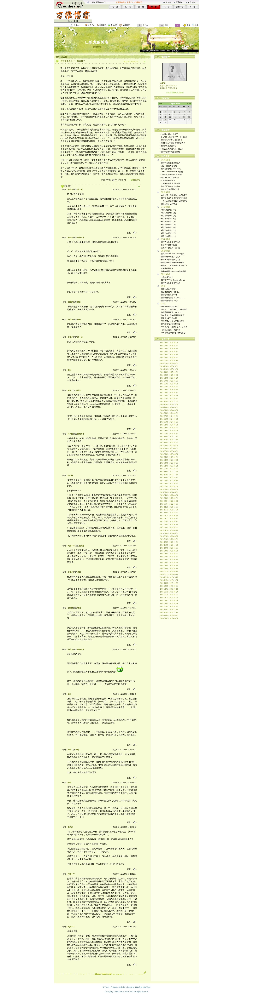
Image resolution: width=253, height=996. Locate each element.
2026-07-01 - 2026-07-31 (169, 346)
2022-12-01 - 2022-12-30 (169, 472)
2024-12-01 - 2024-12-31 (169, 401)
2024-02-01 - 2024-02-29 (169, 431)
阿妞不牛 (80, 237)
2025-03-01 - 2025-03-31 (169, 393)
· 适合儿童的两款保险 (168, 166)
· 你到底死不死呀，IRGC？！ (170, 140)
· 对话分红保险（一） (168, 236)
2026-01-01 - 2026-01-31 (169, 363)
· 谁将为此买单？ (166, 268)
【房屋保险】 (165, 251)
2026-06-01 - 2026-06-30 (169, 349)
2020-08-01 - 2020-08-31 (169, 554)
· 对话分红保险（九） (168, 213)
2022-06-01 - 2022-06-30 (169, 489)
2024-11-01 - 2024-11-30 (169, 404)
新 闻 (128, 7)
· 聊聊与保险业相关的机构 (170, 163)
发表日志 (91, 25)
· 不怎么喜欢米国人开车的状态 (171, 149)
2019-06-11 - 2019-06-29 (169, 592)
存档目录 (165, 339)
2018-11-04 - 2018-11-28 (169, 612)
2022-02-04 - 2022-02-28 (169, 501)
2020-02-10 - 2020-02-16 (169, 571)
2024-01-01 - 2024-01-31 (169, 434)
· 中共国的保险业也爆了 (168, 134)
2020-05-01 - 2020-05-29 (169, 563)
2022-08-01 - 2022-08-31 (169, 483)
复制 (168, 51)
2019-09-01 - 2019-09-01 (169, 586)
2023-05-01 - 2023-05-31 (169, 457)
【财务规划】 (165, 192)
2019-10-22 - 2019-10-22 (169, 583)
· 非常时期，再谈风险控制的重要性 (173, 195)
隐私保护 (147, 987)
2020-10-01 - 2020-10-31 (169, 548)
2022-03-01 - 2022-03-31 (169, 498)
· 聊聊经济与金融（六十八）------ (173, 298)
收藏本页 (175, 51)
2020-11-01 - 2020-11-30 (169, 545)
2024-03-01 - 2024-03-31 (169, 428)
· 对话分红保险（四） (168, 227)
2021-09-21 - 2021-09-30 (169, 516)
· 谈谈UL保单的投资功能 (169, 189)
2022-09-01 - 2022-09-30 (169, 481)
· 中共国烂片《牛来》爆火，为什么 (173, 327)
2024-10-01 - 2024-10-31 (169, 407)
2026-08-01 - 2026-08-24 (169, 343)
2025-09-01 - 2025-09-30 (169, 375)
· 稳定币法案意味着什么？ (170, 292)
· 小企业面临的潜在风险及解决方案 (173, 201)
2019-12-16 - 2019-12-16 (169, 577)
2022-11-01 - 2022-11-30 (169, 475)
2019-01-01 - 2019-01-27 (169, 607)
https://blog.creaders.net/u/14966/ (153, 51)
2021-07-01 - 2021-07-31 (169, 522)
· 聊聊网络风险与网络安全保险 (172, 263)
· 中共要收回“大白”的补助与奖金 (172, 333)
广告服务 (167, 2)
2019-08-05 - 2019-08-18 (169, 589)
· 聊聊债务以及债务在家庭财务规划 (173, 198)
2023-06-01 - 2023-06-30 (169, 454)
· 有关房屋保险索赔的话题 (170, 260)
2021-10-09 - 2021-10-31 (169, 513)
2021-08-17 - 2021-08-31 (169, 519)
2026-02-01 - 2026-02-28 (169, 360)
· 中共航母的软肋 (166, 277)
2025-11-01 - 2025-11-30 (169, 369)
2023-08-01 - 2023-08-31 (169, 448)
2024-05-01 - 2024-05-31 (169, 422)
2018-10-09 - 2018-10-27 (169, 615)
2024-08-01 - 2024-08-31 (169, 413)
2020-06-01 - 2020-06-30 (169, 560)
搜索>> (76, 25)
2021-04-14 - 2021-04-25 (169, 530)
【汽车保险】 (165, 239)
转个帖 (80, 189)
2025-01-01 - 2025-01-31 (169, 398)
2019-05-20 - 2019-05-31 (169, 595)
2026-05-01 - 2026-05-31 (169, 352)
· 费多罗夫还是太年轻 (167, 146)
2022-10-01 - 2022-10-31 (169, 478)
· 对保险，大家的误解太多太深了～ (173, 265)
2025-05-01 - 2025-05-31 (169, 387)
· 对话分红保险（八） (168, 216)
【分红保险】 (165, 207)
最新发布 (165, 130)
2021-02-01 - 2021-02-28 (169, 536)
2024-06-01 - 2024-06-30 (169, 419)
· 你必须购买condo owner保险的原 (173, 271)
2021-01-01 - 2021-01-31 (169, 539)
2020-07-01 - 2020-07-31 (169, 557)
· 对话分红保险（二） (168, 233)
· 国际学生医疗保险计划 (169, 178)
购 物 (192, 7)
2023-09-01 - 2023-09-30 (169, 445)
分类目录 (165, 156)
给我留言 (126, 25)
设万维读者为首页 (99, 2)
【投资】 (163, 286)
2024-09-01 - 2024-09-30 (169, 410)
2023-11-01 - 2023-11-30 (169, 440)
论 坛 (167, 7)
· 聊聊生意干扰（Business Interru (172, 280)
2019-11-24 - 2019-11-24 (169, 580)
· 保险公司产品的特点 (168, 204)
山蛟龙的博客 (97, 42)
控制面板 (102, 25)
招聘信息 (130, 987)
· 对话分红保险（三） (168, 230)
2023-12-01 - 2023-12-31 (169, 437)
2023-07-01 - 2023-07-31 (169, 451)
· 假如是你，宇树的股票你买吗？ (172, 143)
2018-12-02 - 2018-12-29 (169, 609)
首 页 (115, 7)
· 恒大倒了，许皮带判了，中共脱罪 (173, 137)
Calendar (165, 98)
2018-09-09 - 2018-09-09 (169, 618)
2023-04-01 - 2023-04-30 (169, 460)
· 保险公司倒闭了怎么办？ (170, 186)
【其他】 (163, 304)
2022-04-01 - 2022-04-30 (169, 495)
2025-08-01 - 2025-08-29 (169, 378)
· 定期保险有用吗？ (167, 180)
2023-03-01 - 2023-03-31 (169, 463)
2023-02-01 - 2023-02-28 (169, 466)
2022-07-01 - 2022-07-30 (169, 486)
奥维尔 (70, 189)
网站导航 (138, 987)
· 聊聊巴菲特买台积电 (168, 295)
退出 (196, 25)
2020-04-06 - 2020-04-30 (169, 566)
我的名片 (165, 57)
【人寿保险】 (165, 160)
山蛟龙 (70, 302)
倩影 (79, 320)
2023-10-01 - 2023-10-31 (169, 442)
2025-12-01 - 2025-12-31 (169, 366)
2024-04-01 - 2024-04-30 (169, 425)
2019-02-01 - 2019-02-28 (169, 604)
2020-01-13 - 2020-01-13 (169, 574)
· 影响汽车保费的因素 (168, 245)
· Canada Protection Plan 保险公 (171, 172)
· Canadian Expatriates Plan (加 (171, 175)
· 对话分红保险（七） (168, 219)
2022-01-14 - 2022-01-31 (169, 504)
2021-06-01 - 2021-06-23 (169, 524)
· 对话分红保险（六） (168, 222)
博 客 (154, 7)
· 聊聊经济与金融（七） (169, 301)
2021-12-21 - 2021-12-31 (169, 507)
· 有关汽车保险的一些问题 (170, 248)
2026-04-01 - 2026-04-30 (169, 355)
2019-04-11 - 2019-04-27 (169, 598)
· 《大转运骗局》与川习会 (170, 330)
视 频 (141, 7)
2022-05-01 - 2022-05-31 (169, 492)
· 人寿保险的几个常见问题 (170, 183)
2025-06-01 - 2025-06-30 (169, 384)
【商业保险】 (165, 274)
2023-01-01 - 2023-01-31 (169, 469)
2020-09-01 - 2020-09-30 (169, 551)
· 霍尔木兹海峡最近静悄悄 (169, 152)
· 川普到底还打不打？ (168, 289)
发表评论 (136, 180)
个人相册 (114, 25)
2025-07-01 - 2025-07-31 (169, 381)
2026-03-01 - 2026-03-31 (169, 357)
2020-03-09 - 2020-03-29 (169, 568)
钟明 (79, 608)
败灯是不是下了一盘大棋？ (72, 61)
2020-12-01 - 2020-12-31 (169, 542)
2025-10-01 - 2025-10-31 (169, 372)
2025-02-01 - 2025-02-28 (169, 396)
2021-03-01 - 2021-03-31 (169, 533)
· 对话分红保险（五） (168, 224)
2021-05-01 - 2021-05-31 (169, 527)
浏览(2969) (105, 180)
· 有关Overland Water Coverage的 (172, 254)
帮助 (188, 25)
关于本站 (106, 987)
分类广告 (179, 7)
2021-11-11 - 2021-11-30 (169, 510)
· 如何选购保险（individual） (171, 169)
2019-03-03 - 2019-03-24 (169, 601)
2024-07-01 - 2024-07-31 (169, 416)
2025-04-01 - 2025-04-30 (169, 390)
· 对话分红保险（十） (168, 210)
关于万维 (191, 2)
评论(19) (122, 180)
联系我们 (179, 2)
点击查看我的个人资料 (175, 92)
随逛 (79, 302)
